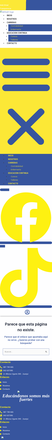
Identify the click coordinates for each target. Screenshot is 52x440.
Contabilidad (17, 26)
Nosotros (12, 19)
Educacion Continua (17, 33)
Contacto (12, 43)
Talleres (14, 40)
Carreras (11, 22)
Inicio (9, 15)
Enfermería (16, 29)
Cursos (14, 36)
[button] (26, 101)
